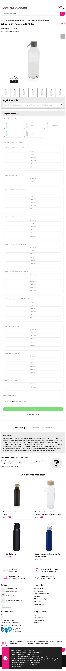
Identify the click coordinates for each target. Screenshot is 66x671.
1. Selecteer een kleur (10, 119)
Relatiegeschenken (39, 591)
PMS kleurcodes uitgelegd (41, 599)
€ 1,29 (39, 517)
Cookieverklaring (39, 617)
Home (2, 20)
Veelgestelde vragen (40, 604)
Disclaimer (37, 622)
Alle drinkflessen (20, 20)
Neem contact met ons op (10, 466)
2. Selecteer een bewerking (12, 142)
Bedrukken (37, 596)
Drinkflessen (10, 20)
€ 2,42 (7, 557)
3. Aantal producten (10, 395)
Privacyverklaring (39, 620)
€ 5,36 (7, 517)
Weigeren (58, 658)
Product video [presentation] (33, 428)
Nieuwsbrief (37, 601)
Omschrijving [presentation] (19, 428)
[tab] (19, 428)
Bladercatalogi (38, 588)
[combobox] (30, 14)
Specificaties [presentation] (47, 428)
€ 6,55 (39, 559)
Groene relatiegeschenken (41, 593)
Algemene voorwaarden (41, 615)
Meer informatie (43, 658)
